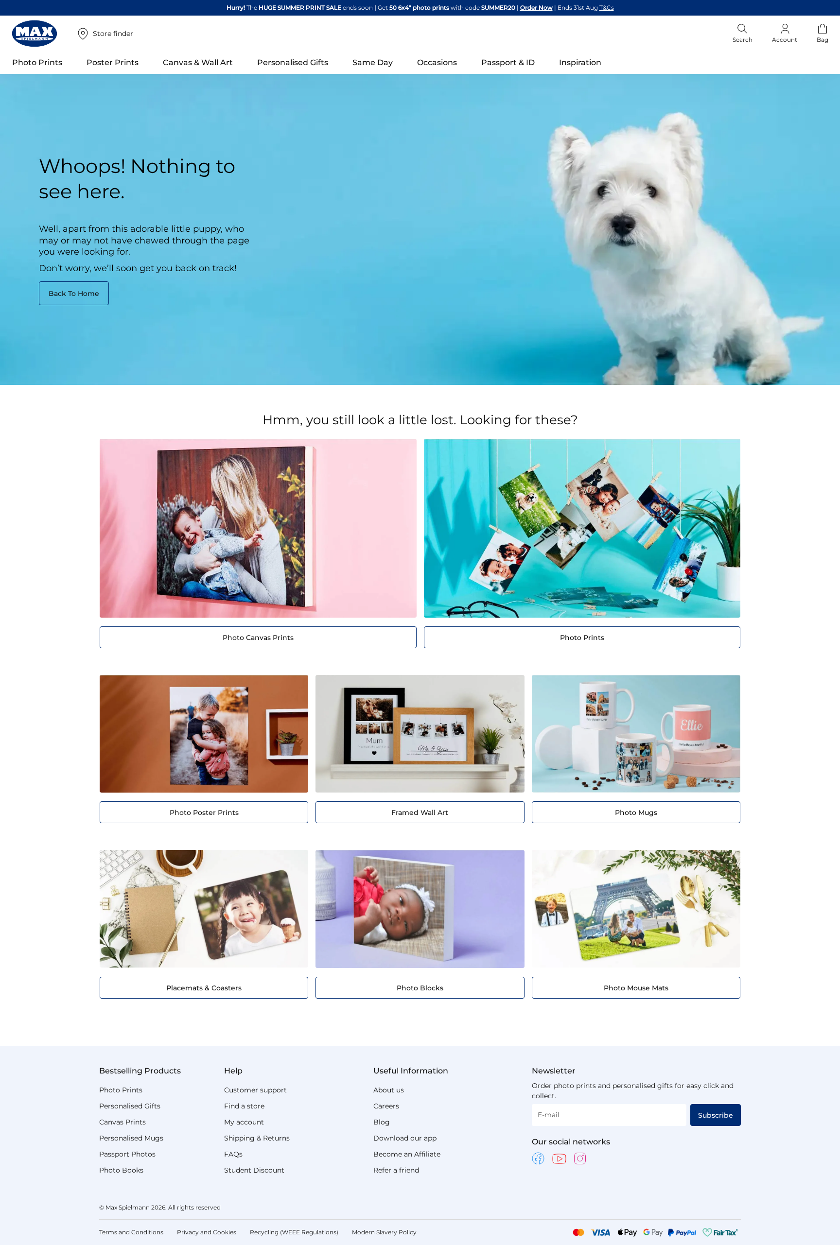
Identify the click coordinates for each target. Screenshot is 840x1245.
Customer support (255, 1090)
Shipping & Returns (257, 1138)
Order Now (536, 7)
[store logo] (34, 33)
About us (388, 1090)
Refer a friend (396, 1170)
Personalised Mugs (131, 1138)
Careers (386, 1106)
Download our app (405, 1138)
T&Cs (606, 7)
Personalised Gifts (129, 1106)
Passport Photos (127, 1154)
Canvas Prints (122, 1122)
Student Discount (254, 1170)
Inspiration (580, 62)
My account (244, 1122)
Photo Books (121, 1170)
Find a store (244, 1106)
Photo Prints (120, 1090)
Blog (381, 1122)
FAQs (233, 1154)
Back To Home (74, 293)
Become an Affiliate (406, 1154)
